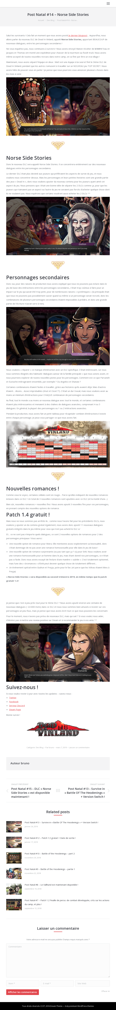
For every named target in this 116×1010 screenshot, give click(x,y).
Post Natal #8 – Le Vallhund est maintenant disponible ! (51, 884)
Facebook (13, 701)
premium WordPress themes (81, 1006)
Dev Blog (50, 20)
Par (49, 747)
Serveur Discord (17, 705)
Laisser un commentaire (79, 747)
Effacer (105, 991)
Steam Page (15, 709)
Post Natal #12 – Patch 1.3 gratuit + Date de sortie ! (50, 838)
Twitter (12, 697)
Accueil (41, 20)
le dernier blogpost (77, 35)
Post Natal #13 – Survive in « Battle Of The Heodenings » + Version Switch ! (61, 822)
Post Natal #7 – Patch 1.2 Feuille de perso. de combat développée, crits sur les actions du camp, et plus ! (67, 902)
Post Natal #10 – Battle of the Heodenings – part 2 (50, 853)
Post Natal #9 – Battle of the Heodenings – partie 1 (50, 869)
